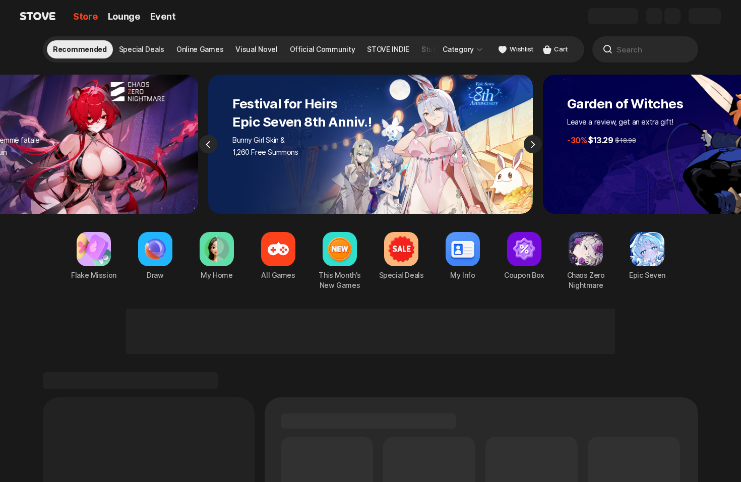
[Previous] (208, 144)
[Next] (533, 144)
